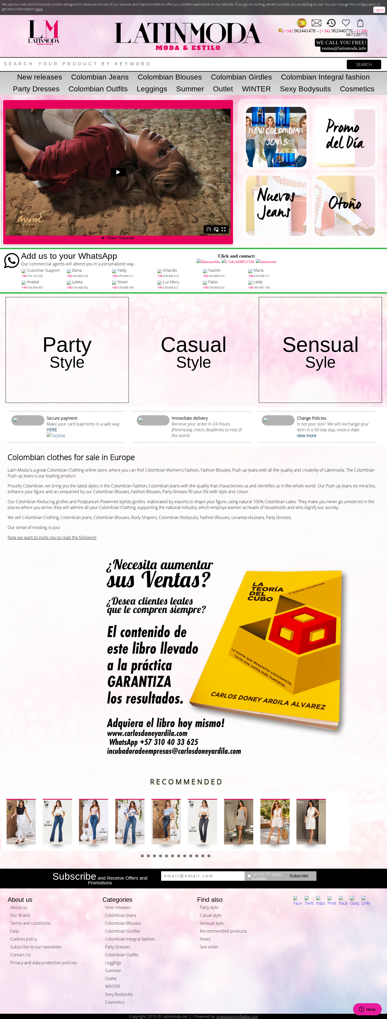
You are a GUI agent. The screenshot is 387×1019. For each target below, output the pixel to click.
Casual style (210, 915)
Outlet (223, 89)
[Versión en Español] (301, 23)
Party (67, 352)
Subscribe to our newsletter (36, 947)
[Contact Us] (316, 23)
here (38, 9)
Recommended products (223, 931)
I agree (379, 9)
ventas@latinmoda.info (344, 48)
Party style (209, 907)
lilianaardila (210, 262)
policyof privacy (266, 876)
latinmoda (268, 262)
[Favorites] (345, 23)
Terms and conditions (30, 923)
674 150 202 (32, 276)
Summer (190, 89)
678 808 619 (168, 276)
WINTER (256, 89)
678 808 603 (32, 287)
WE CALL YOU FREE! (341, 42)
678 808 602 (77, 287)
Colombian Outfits (98, 89)
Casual (194, 352)
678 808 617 (259, 276)
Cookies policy (23, 939)
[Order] (360, 23)
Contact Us (20, 955)
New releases (39, 77)
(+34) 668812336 (240, 262)
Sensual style (212, 923)
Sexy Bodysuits (305, 89)
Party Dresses (36, 89)
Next (356, 822)
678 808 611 (122, 276)
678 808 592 (77, 276)
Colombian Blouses (170, 77)
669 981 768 (259, 287)
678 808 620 (213, 287)
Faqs (14, 931)
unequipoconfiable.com (237, 1016)
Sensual (320, 352)
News (205, 939)
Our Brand (20, 915)
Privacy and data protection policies (43, 963)
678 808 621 (168, 287)
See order (209, 947)
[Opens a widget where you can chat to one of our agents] (367, 1009)
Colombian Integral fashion (325, 77)
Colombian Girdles (241, 77)
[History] (331, 23)
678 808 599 (122, 287)
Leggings (152, 89)
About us (18, 907)
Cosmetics (357, 89)
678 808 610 (213, 276)
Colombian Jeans (100, 77)
